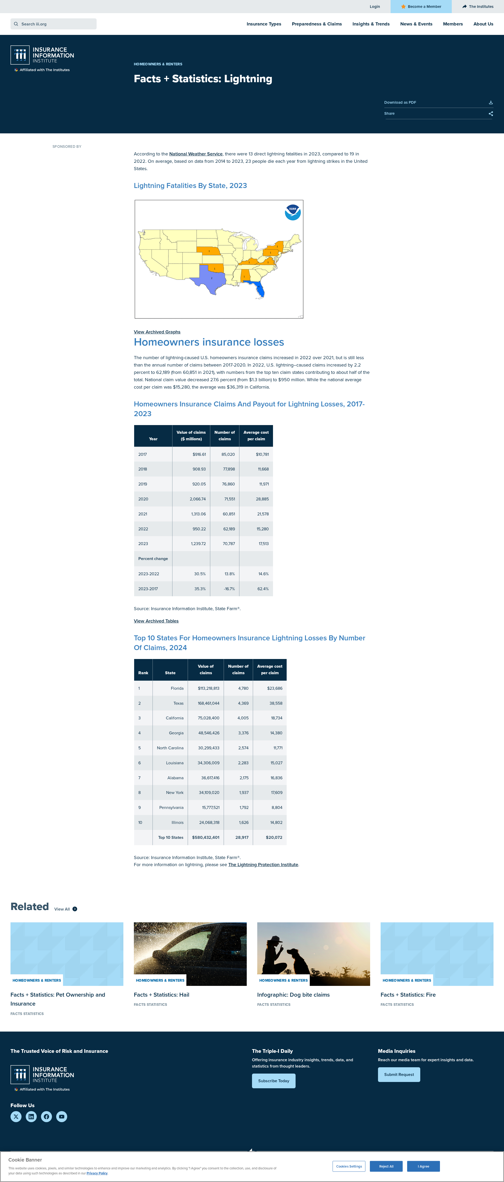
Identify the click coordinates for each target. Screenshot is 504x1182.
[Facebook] (46, 1116)
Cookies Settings (349, 1166)
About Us (484, 23)
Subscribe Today (273, 1081)
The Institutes (481, 6)
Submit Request (399, 1074)
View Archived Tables (156, 621)
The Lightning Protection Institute (263, 864)
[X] (16, 1116)
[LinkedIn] (31, 1116)
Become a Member (424, 6)
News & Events (416, 23)
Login (375, 6)
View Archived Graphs (157, 331)
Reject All (386, 1166)
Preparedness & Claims (317, 23)
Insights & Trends (371, 23)
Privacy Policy (97, 1173)
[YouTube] (61, 1116)
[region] (252, 1166)
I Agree (423, 1166)
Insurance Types (264, 23)
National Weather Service (196, 153)
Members (453, 23)
